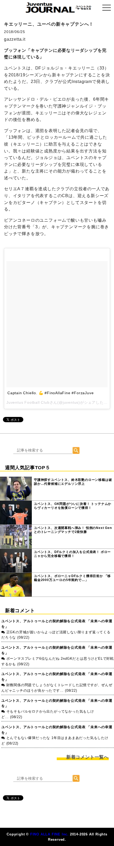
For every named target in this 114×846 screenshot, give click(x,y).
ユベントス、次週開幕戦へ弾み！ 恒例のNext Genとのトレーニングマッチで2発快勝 (73, 530)
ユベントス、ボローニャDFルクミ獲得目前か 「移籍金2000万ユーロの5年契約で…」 (72, 578)
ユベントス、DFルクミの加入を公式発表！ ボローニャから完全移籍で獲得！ (72, 554)
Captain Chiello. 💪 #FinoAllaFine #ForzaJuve (50, 393)
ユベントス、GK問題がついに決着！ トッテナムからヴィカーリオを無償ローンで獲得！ (72, 506)
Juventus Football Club (28, 402)
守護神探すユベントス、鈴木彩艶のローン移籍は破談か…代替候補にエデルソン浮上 (73, 482)
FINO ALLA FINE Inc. (49, 834)
